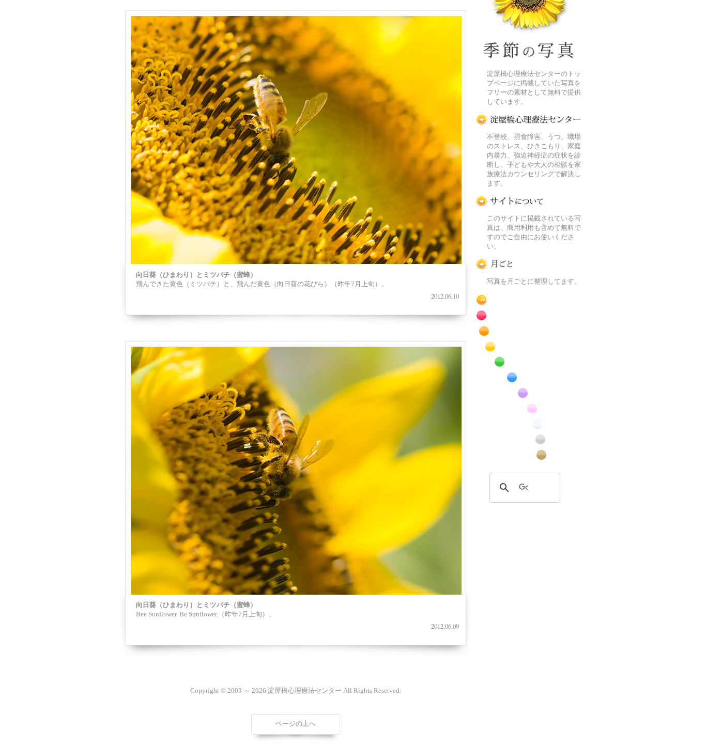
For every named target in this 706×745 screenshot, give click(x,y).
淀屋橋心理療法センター (529, 119)
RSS (529, 299)
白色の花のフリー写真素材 (529, 423)
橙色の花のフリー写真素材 (529, 330)
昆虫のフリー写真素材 (529, 439)
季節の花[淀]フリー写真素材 (529, 31)
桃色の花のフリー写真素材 (529, 408)
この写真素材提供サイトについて (529, 201)
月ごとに (529, 264)
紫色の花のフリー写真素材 (529, 392)
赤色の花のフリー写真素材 (529, 315)
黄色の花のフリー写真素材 (529, 346)
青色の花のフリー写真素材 (529, 377)
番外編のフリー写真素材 (529, 454)
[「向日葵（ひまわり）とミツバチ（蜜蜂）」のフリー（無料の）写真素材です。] (296, 140)
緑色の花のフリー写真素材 (529, 361)
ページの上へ (295, 723)
